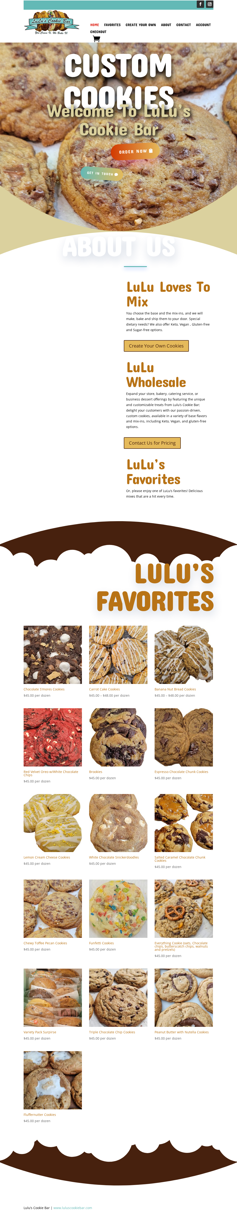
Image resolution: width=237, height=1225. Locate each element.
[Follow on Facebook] (200, 4)
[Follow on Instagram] (209, 4)
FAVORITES (112, 25)
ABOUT (166, 25)
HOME (94, 25)
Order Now (133, 151)
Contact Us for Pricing (152, 443)
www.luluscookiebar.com (72, 1208)
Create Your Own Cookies (156, 346)
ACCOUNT (203, 25)
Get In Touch (100, 173)
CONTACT (183, 25)
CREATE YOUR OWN (141, 25)
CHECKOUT (98, 32)
